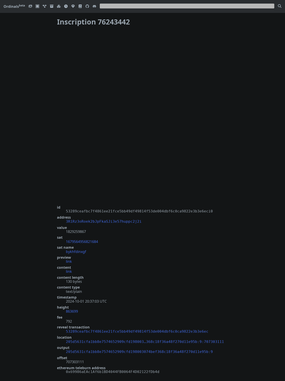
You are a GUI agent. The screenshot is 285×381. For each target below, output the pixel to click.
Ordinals (14, 6)
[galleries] (51, 6)
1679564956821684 (82, 241)
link (69, 261)
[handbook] (80, 6)
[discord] (94, 6)
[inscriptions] (30, 6)
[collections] (44, 6)
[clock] (66, 6)
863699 (72, 311)
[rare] (73, 6)
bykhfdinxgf (76, 251)
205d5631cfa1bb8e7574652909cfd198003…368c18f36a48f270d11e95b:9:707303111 (145, 342)
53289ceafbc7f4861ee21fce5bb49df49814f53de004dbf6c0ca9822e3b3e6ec (137, 331)
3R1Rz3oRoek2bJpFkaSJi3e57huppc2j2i (104, 221)
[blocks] (59, 6)
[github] (87, 6)
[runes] (37, 6)
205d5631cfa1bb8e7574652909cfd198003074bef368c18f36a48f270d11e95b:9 (139, 352)
